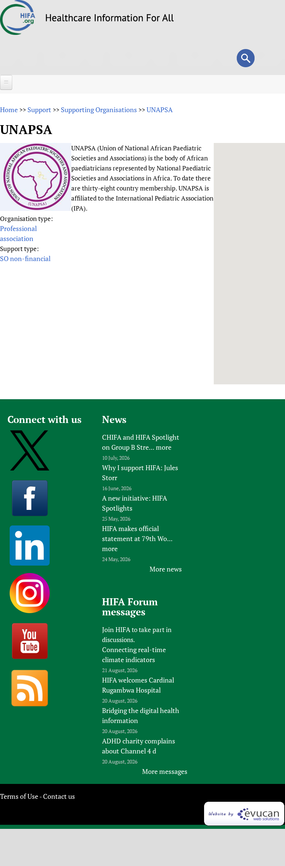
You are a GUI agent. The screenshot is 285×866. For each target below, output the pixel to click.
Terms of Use (19, 796)
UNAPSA (160, 109)
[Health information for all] (110, 18)
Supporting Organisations (99, 109)
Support (39, 109)
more (163, 447)
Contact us (59, 796)
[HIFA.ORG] (18, 32)
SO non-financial (25, 258)
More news (166, 568)
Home (9, 109)
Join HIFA (116, 629)
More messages (164, 771)
